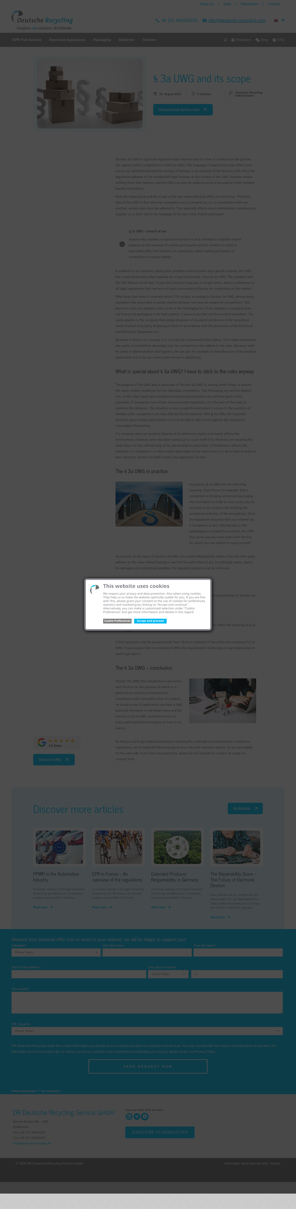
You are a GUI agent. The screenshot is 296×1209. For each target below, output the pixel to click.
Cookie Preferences (117, 621)
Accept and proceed (150, 621)
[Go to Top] (289, 1202)
